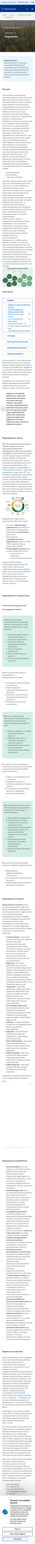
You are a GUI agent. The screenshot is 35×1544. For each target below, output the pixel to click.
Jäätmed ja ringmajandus (25, 15)
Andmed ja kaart (7, 2)
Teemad (12, 15)
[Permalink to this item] (24, 27)
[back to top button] (29, 1533)
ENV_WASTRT (11, 1487)
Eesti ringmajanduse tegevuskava (15, 320)
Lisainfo (10, 300)
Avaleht (4, 15)
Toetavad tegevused (15, 309)
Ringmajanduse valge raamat (16, 315)
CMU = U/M (6, 1423)
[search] (27, 9)
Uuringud (11, 336)
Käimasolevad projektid (16, 348)
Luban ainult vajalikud (17, 1534)
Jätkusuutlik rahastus (16, 312)
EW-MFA (9, 1494)
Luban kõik (17, 1539)
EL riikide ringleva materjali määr (18, 327)
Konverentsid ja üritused (17, 342)
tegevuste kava (19, 564)
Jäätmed (9, 33)
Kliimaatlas (22, 2)
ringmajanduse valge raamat (12, 472)
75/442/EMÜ (18, 1393)
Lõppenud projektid (15, 354)
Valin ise (17, 1529)
